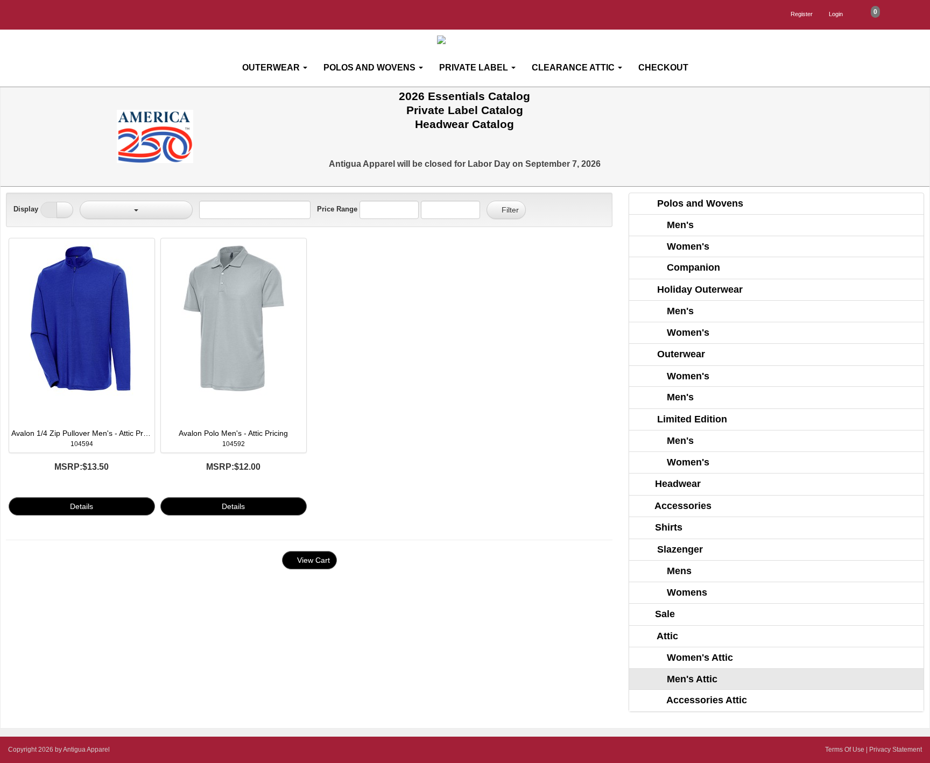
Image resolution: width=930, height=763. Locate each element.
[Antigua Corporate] (469, 40)
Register (802, 14)
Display (25, 209)
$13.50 (81, 466)
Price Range (337, 209)
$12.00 (233, 466)
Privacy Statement (895, 749)
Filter (509, 210)
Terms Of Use (844, 749)
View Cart (312, 560)
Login (836, 14)
